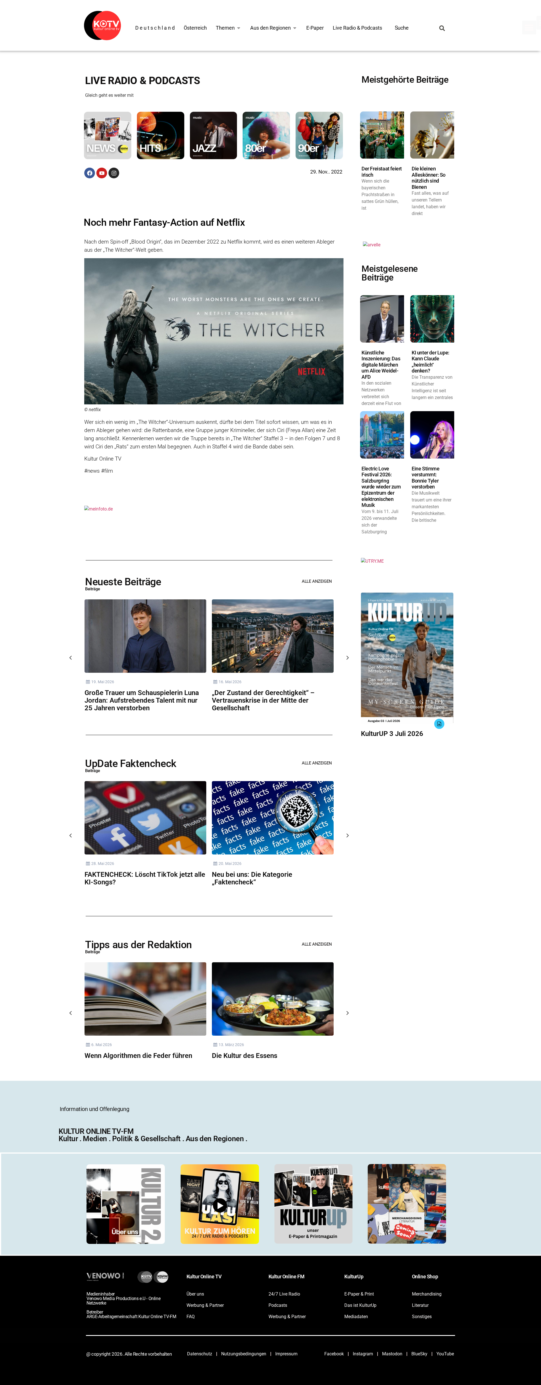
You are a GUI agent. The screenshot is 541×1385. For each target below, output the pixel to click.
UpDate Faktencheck (130, 764)
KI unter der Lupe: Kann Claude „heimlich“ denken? (430, 362)
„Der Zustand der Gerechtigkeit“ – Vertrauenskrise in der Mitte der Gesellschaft (263, 700)
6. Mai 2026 (101, 1044)
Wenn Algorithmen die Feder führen (138, 1056)
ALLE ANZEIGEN (317, 581)
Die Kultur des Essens (244, 1056)
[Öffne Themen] (238, 28)
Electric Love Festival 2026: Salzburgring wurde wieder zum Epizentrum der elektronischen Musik (381, 487)
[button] (529, 28)
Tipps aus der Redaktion (138, 945)
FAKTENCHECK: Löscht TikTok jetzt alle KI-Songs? (145, 878)
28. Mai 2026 (102, 863)
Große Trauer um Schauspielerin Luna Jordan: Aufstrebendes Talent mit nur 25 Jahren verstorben (142, 700)
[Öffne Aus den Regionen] (294, 28)
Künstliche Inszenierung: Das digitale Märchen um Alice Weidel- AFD (381, 365)
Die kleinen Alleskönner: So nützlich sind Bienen (428, 178)
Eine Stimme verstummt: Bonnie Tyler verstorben (426, 478)
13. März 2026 (231, 1044)
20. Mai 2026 (230, 863)
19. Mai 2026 (102, 682)
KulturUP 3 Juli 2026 (392, 734)
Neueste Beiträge (123, 582)
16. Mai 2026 (230, 682)
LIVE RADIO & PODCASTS (142, 81)
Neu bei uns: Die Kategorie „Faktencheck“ (252, 878)
